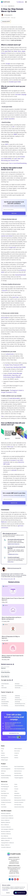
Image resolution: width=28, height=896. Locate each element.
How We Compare (6, 810)
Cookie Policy (5, 889)
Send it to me (14, 502)
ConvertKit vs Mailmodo (6, 847)
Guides (15, 784)
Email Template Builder (19, 766)
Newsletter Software (18, 775)
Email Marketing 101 (5, 786)
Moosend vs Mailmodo (5, 831)
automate (14, 470)
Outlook (3, 53)
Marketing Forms (17, 797)
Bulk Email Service (18, 771)
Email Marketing (4, 766)
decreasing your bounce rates (9, 160)
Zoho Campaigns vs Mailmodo (7, 829)
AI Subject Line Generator (6, 802)
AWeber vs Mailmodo (5, 840)
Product (3, 763)
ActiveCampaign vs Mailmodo (7, 815)
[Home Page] (5, 1)
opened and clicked (6, 236)
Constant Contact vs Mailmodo (7, 818)
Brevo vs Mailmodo (5, 824)
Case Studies (3, 806)
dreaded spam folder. (15, 81)
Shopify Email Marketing (6, 775)
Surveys (2, 773)
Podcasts (16, 788)
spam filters (8, 51)
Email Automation (17, 773)
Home (2, 746)
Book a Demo (17, 750)
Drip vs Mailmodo (4, 836)
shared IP (4, 290)
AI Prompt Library (17, 804)
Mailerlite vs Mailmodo (5, 822)
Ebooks (15, 786)
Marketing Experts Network (19, 800)
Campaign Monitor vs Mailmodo (7, 842)
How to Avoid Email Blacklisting (18, 163)
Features (3, 753)
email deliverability (14, 398)
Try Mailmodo (20, 2)
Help (2, 750)
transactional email (20, 275)
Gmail (15, 51)
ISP (13, 126)
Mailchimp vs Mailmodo (6, 813)
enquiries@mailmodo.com (14, 876)
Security (16, 755)
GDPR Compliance (18, 748)
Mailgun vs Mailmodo (5, 845)
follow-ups (10, 446)
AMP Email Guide (4, 784)
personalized (4, 317)
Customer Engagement (5, 768)
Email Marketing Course (6, 800)
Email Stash (3, 797)
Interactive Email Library (19, 806)
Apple (23, 51)
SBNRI (15, 134)
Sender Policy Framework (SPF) (14, 365)
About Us (3, 755)
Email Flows (3, 791)
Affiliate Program (4, 759)
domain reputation (9, 118)
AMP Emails (3, 771)
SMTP (6, 144)
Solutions (16, 757)
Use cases (3, 804)
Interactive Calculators (18, 802)
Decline (8, 892)
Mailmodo (4, 522)
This (2, 416)
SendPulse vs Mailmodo (6, 833)
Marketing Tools (17, 795)
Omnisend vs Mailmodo (6, 827)
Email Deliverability (5, 777)
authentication (10, 354)
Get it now (14, 213)
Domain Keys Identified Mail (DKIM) (16, 367)
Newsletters (16, 793)
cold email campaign (20, 94)
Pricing (2, 748)
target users (12, 247)
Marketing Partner (4, 757)
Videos (15, 791)
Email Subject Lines (5, 793)
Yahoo (19, 51)
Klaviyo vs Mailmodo (5, 820)
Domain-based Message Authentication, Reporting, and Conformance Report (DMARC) (12, 375)
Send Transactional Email (19, 768)
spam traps (15, 297)
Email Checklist (4, 795)
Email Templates (4, 788)
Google (8, 63)
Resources (4, 781)
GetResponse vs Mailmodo (6, 838)
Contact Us (16, 753)
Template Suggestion (18, 777)
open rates (17, 158)
